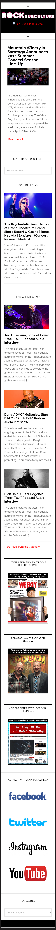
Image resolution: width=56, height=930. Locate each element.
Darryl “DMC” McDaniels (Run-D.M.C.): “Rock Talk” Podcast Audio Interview (26, 418)
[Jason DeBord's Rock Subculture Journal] (28, 15)
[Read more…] (15, 139)
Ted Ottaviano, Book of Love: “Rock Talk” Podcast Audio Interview (26, 338)
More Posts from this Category (22, 546)
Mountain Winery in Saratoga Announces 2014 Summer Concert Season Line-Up (27, 56)
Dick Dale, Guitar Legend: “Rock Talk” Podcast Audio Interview (24, 497)
